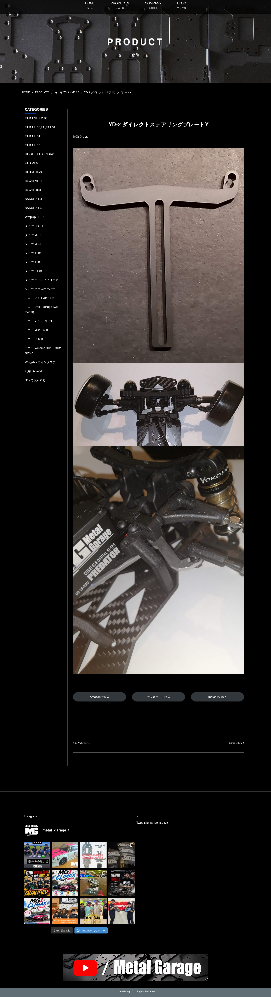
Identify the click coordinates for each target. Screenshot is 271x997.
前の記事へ (82, 743)
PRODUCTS (120, 5)
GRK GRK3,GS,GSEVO (40, 127)
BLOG (181, 5)
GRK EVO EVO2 (36, 118)
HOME (90, 5)
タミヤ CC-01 (34, 226)
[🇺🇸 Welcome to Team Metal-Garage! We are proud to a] (121, 883)
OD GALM (31, 163)
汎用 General (33, 371)
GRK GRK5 (32, 145)
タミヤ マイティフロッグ (41, 280)
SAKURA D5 (33, 208)
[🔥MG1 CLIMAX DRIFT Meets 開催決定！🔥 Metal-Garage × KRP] (37, 911)
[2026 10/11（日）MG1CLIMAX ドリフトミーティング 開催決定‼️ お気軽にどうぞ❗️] (65, 883)
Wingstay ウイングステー (41, 362)
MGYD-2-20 (80, 136)
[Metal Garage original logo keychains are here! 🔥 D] (121, 855)
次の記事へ (235, 743)
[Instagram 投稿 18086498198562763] (93, 911)
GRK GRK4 (32, 136)
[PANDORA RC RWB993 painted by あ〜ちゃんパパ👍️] (65, 855)
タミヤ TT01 (33, 253)
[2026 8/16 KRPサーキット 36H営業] (37, 855)
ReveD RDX (33, 190)
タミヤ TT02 (33, 262)
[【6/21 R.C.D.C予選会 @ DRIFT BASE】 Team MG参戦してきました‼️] (65, 911)
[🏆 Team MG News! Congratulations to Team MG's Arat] (93, 883)
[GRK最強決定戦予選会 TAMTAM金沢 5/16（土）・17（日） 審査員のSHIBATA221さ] (121, 911)
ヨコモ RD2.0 (34, 339)
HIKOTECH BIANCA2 (39, 154)
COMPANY (153, 5)
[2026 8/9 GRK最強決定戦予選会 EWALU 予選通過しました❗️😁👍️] (37, 883)
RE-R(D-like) (33, 172)
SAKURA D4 (33, 199)
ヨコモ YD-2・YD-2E (67, 92)
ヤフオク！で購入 (158, 697)
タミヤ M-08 (33, 244)
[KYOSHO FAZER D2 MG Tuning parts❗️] (93, 855)
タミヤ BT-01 (33, 271)
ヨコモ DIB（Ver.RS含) (40, 298)
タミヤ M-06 (33, 235)
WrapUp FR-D (34, 217)
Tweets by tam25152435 (152, 822)
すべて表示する (35, 380)
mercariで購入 (217, 697)
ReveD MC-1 (33, 181)
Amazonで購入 (100, 697)
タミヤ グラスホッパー (40, 288)
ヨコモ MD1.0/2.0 (36, 330)
